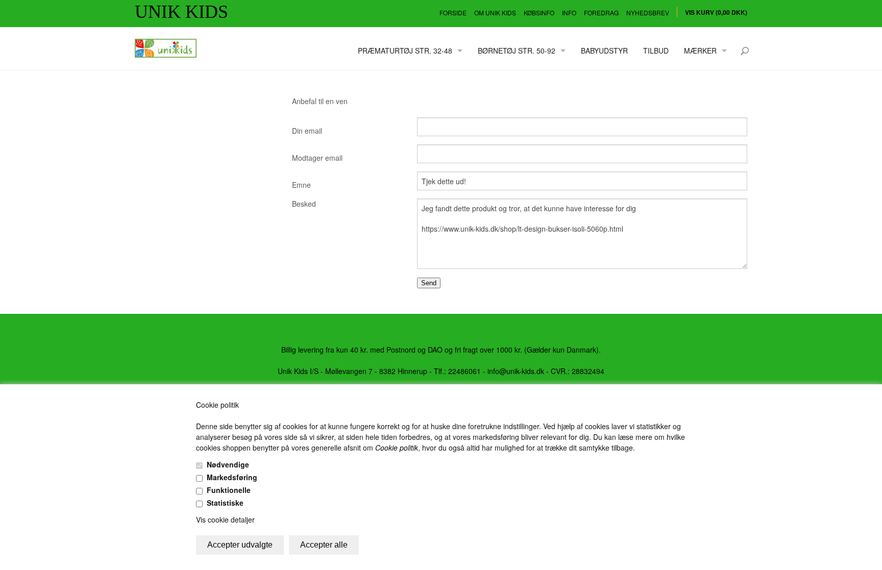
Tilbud (656, 50)
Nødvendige (228, 464)
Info (569, 12)
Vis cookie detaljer (225, 519)
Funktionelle (229, 490)
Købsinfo (539, 12)
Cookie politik (396, 447)
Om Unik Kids (495, 12)
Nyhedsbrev (647, 12)
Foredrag (601, 12)
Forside (453, 12)
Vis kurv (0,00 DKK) (716, 12)
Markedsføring (232, 477)
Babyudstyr (604, 50)
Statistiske (225, 503)
